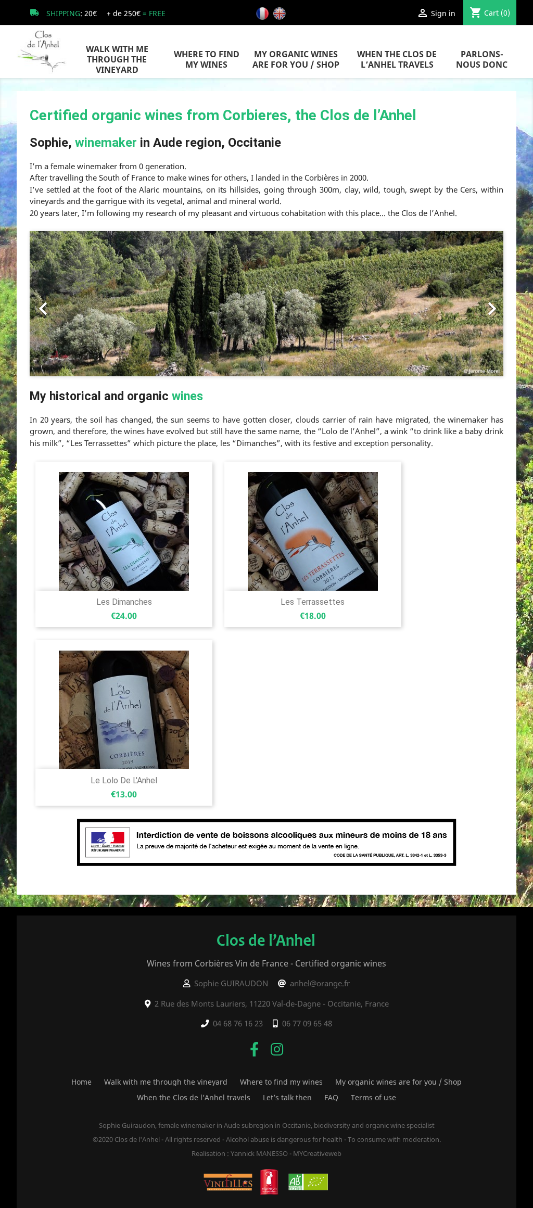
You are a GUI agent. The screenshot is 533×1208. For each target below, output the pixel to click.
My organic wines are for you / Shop (295, 59)
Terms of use (373, 1097)
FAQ (331, 1097)
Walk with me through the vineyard (117, 59)
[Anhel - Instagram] (276, 1049)
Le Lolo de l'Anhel (124, 780)
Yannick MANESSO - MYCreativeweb (286, 1153)
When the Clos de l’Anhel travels (397, 59)
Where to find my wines (206, 59)
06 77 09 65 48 (307, 1023)
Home (81, 1082)
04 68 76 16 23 (238, 1023)
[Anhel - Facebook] (254, 1049)
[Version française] (263, 13)
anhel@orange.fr (320, 983)
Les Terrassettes (313, 602)
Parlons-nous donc (481, 59)
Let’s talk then (287, 1097)
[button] (65, 303)
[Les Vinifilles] (228, 1181)
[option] (266, 303)
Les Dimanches (124, 602)
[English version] (280, 13)
